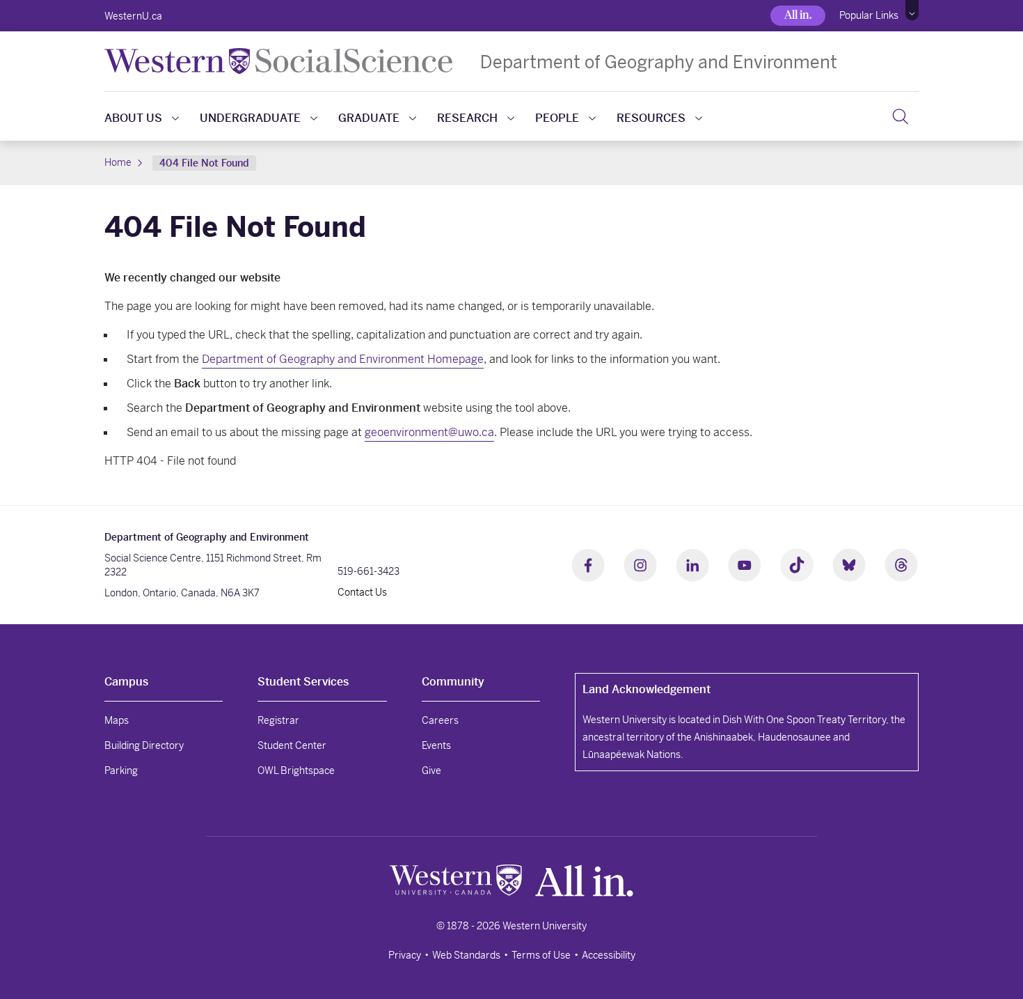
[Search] (900, 116)
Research (467, 118)
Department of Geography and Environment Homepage (343, 359)
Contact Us (362, 592)
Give (431, 770)
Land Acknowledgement (646, 689)
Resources (651, 118)
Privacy (404, 955)
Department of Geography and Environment (658, 62)
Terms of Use (541, 955)
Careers (440, 720)
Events (436, 745)
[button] (912, 10)
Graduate (368, 118)
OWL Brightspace (296, 770)
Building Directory (144, 745)
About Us (133, 118)
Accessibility (608, 955)
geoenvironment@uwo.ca (429, 432)
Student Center (291, 745)
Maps (116, 720)
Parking (121, 770)
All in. (797, 15)
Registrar (278, 720)
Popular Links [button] (868, 15)
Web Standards (466, 955)
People (557, 118)
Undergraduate (250, 118)
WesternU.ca (133, 16)
